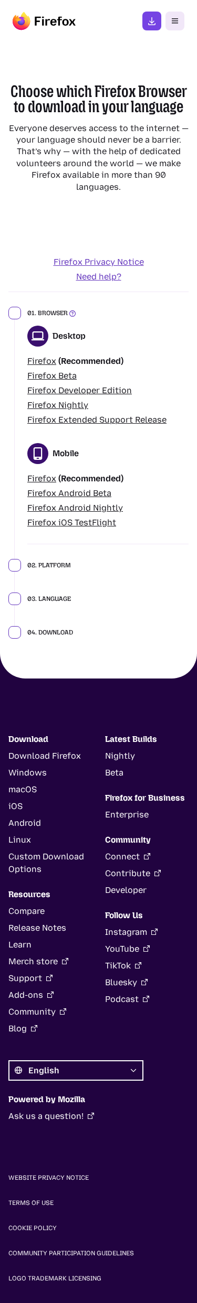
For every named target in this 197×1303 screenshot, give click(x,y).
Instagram (126, 932)
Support (25, 978)
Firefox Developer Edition (79, 390)
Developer (126, 890)
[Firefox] (44, 21)
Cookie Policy (32, 1228)
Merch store (33, 961)
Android (24, 823)
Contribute (127, 873)
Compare (26, 911)
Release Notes (37, 928)
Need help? (98, 277)
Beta (114, 773)
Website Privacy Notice (48, 1177)
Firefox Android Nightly (75, 508)
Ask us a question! (46, 1116)
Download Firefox (44, 756)
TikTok (118, 966)
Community (32, 1012)
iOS (15, 806)
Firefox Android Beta (69, 493)
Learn (20, 945)
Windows (27, 773)
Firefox (41, 361)
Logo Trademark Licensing (54, 1278)
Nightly (120, 756)
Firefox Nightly (57, 405)
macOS (22, 789)
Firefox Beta (52, 376)
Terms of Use (31, 1203)
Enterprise (127, 815)
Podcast (122, 999)
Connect (122, 857)
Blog (17, 1028)
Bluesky (121, 982)
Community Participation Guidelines (71, 1253)
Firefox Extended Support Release (97, 420)
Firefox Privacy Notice (99, 262)
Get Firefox (151, 21)
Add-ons (25, 995)
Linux (19, 840)
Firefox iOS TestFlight (71, 522)
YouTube (122, 949)
